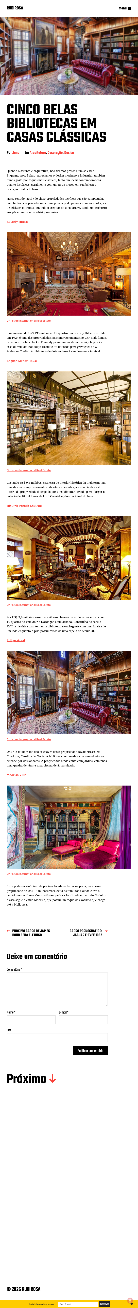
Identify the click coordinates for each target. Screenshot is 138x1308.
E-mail (63, 1012)
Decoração (55, 153)
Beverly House (17, 221)
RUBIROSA (15, 8)
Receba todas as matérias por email (42, 1304)
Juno (16, 153)
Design (69, 153)
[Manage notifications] (130, 1300)
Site (9, 1030)
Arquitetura (38, 153)
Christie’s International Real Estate (29, 320)
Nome (11, 1012)
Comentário (14, 970)
